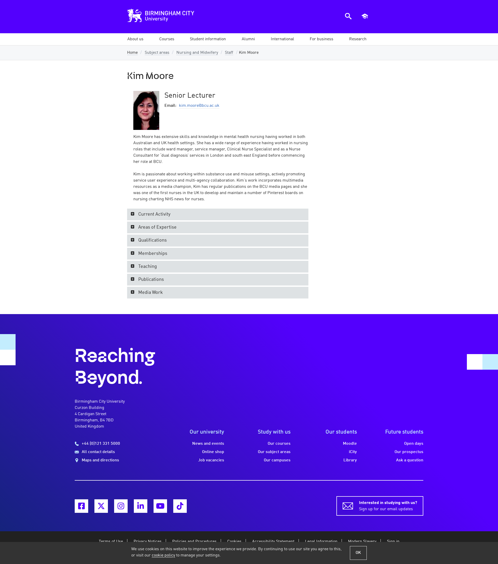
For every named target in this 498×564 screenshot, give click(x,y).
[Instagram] (121, 506)
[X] (101, 506)
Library (350, 460)
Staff (229, 53)
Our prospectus (409, 452)
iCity (353, 452)
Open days (413, 444)
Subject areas (157, 53)
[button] (135, 39)
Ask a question (409, 460)
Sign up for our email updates (388, 506)
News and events (208, 444)
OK (358, 553)
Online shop (213, 452)
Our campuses (277, 460)
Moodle (350, 444)
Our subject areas (274, 452)
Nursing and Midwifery (197, 53)
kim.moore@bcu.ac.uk (199, 106)
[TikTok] (180, 506)
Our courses (279, 444)
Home (132, 53)
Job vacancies (211, 460)
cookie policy (163, 555)
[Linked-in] (140, 506)
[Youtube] (160, 506)
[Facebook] (81, 506)
